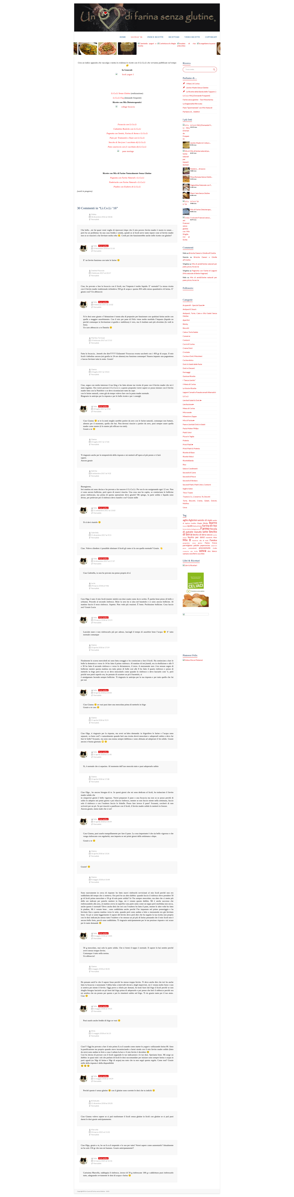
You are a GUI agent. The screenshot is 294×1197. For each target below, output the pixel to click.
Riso (184, 464)
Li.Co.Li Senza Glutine (120, 93)
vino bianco (212, 551)
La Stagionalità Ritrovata (192, 104)
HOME (123, 37)
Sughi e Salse (188, 488)
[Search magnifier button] (214, 69)
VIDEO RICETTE (192, 37)
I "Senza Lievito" (189, 380)
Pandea (213, 540)
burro (213, 523)
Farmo (205, 528)
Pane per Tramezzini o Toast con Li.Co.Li (127, 138)
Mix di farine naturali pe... (200, 151)
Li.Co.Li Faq (118, 98)
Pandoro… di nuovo (197, 169)
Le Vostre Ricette (189, 388)
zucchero (193, 553)
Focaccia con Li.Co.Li (127, 124)
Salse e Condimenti (190, 468)
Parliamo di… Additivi (191, 112)
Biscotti (186, 328)
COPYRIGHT (211, 37)
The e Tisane (188, 493)
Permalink (95, 219)
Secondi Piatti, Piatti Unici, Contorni (197, 484)
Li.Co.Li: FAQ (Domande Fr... (201, 125)
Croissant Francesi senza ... (200, 218)
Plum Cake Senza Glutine (200, 193)
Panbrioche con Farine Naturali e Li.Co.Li (127, 182)
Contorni (186, 340)
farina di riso (209, 525)
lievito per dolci (196, 537)
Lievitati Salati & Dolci (191, 400)
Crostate (186, 352)
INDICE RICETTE (155, 37)
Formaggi (186, 372)
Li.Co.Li (185, 396)
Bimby (185, 324)
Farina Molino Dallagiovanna (191, 529)
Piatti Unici (187, 432)
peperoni (214, 545)
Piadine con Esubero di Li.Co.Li (127, 187)
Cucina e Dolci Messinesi (192, 356)
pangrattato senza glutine (192, 543)
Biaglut (199, 523)
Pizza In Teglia (188, 436)
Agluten (192, 520)
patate (196, 545)
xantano (186, 554)
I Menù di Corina (189, 384)
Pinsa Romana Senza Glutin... (201, 177)
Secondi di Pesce (189, 476)
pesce (184, 548)
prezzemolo (204, 548)
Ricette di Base (189, 452)
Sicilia (196, 551)
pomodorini (192, 548)
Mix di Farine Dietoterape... (201, 209)
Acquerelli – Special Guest (193, 305)
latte (205, 531)
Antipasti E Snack (189, 309)
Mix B (187, 540)
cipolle (190, 526)
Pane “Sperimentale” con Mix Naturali (197, 108)
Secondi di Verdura (190, 480)
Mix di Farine (188, 420)
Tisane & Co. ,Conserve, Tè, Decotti (196, 497)
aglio (185, 520)
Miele (215, 537)
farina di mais (197, 526)
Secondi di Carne (189, 472)
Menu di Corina (189, 408)
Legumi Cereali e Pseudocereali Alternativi (199, 392)
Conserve (186, 336)
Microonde (187, 412)
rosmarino (186, 551)
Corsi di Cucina (189, 344)
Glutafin (198, 531)
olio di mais (203, 540)
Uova (185, 507)
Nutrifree (195, 540)
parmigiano (187, 545)
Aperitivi (186, 320)
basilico (193, 523)
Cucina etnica (188, 360)
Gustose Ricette (189, 376)
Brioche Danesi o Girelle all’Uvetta (202, 253)
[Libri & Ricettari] (190, 565)
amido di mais (205, 520)
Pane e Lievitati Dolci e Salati (194, 424)
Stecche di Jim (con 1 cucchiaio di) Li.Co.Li (127, 142)
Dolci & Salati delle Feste (192, 364)
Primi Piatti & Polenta (191, 448)
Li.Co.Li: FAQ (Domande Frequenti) (196, 95)
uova (202, 551)
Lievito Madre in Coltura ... (200, 143)
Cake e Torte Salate (190, 332)
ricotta (215, 548)
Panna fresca (211, 543)
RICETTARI (174, 37)
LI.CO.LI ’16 (136, 37)
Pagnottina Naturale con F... (201, 185)
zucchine (201, 554)
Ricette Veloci (188, 456)
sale (191, 551)
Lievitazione (187, 404)
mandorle (209, 537)
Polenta (186, 440)
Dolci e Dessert (189, 368)
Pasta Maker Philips (191, 428)
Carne (185, 526)
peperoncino (205, 545)
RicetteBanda (188, 460)
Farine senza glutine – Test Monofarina (198, 100)
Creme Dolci (188, 348)
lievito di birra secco (202, 534)
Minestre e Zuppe (190, 416)
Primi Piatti (187, 444)
